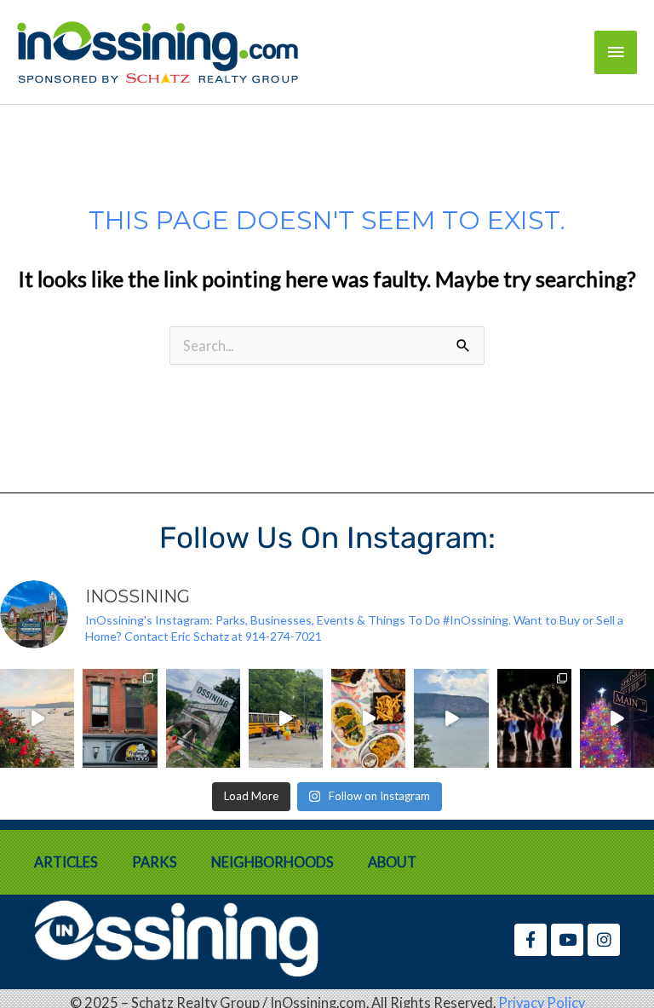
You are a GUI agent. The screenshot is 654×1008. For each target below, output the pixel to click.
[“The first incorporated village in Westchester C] (203, 718)
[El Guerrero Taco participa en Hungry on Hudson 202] (368, 718)
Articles (66, 862)
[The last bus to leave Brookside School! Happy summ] (286, 718)
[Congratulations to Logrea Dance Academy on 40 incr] (534, 718)
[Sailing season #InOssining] (451, 718)
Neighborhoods (272, 862)
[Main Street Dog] (120, 718)
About (392, 862)
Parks (154, 862)
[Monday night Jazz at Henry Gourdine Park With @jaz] (37, 718)
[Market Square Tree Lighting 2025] (617, 718)
